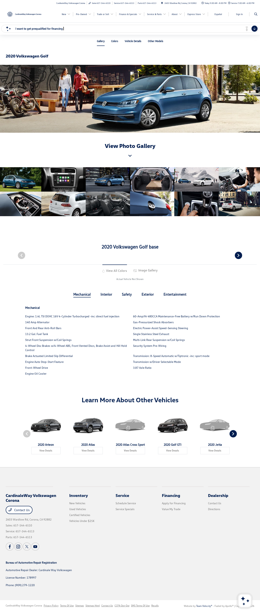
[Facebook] (10, 546)
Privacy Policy (51, 605)
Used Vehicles (77, 509)
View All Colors (116, 271)
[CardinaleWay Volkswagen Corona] (24, 14)
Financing (171, 495)
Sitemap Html (93, 605)
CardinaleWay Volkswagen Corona (24, 605)
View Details (45, 450)
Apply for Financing (174, 503)
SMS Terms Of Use (140, 605)
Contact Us (21, 510)
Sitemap (79, 605)
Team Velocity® (204, 605)
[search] (255, 14)
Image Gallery (148, 270)
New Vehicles (77, 503)
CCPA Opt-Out (122, 605)
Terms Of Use (67, 605)
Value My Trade (171, 509)
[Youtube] (35, 546)
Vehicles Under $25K (81, 521)
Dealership (218, 495)
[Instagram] (18, 546)
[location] (162, 3)
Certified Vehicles (79, 515)
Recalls (155, 605)
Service (122, 495)
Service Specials (125, 509)
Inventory (78, 495)
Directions (214, 509)
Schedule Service (126, 503)
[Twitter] (27, 546)
